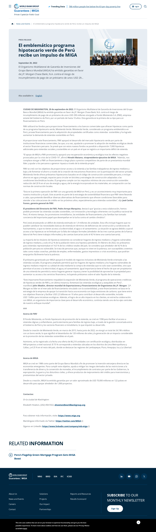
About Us (13, 494)
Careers (12, 504)
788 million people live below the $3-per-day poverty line (94, 6)
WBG (40, 476)
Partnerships (45, 509)
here (24, 528)
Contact (12, 509)
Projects (43, 499)
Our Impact (44, 504)
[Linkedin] (121, 476)
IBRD (48, 476)
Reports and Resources (80, 494)
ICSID (69, 476)
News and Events (23, 24)
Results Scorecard (78, 499)
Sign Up (115, 508)
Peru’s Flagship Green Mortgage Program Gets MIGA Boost (44, 456)
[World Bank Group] (18, 476)
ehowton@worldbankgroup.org (70, 405)
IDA (55, 476)
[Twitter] (144, 476)
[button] (10, 6)
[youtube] (129, 476)
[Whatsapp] (137, 476)
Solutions (43, 494)
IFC (62, 476)
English (39, 95)
